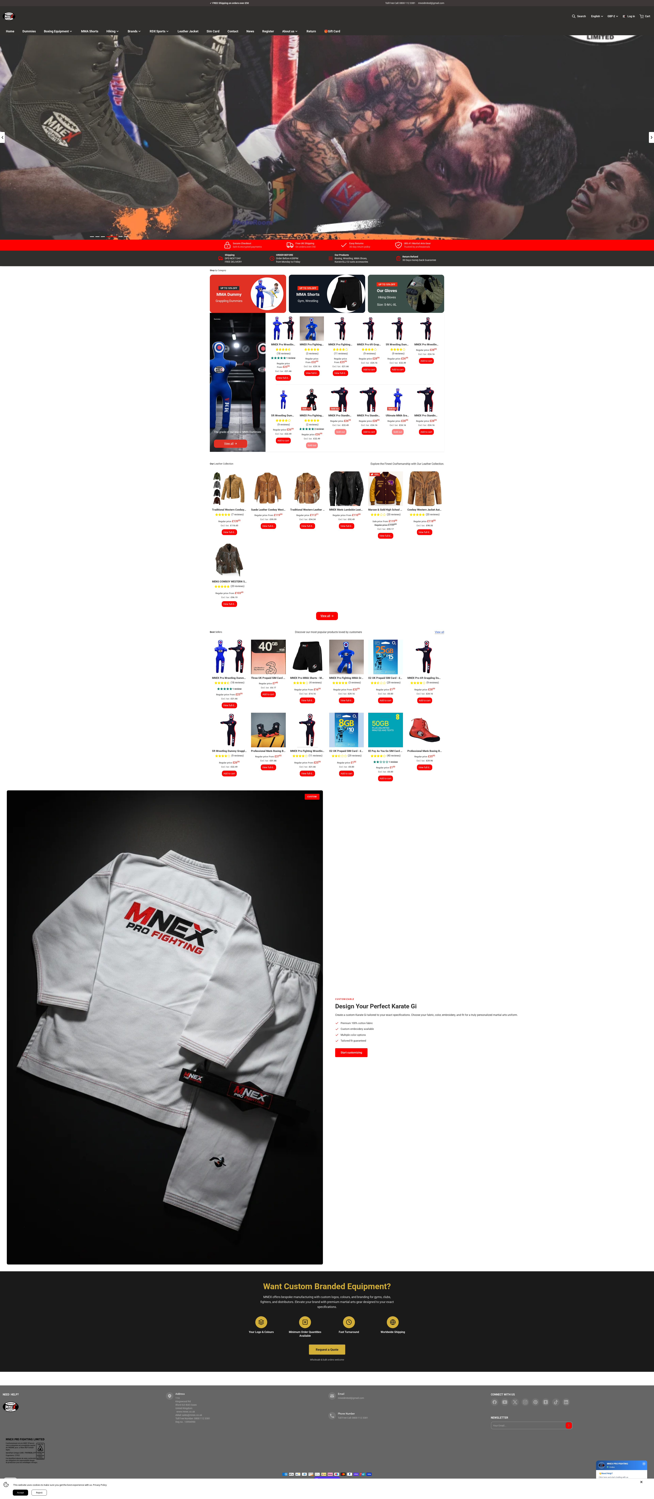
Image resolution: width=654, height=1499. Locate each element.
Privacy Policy (100, 1484)
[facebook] (494, 1402)
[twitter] (515, 1402)
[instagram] (525, 1402)
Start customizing (351, 1052)
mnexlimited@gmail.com (431, 3)
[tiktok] (556, 1402)
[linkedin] (566, 1402)
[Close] (641, 1482)
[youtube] (505, 1402)
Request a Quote (327, 1349)
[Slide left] (2, 137)
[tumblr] (545, 1402)
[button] (278, 358)
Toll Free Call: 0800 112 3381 (400, 3)
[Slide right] (651, 137)
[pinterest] (535, 1402)
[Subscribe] (569, 1425)
